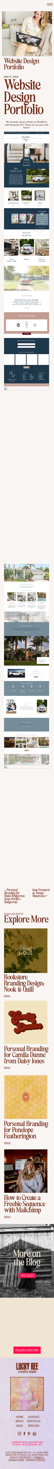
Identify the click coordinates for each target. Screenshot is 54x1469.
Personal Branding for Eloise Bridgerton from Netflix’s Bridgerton (14, 896)
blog (19, 1426)
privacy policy (35, 1460)
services (33, 1426)
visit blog (27, 1275)
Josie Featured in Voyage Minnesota (41, 893)
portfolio (34, 1421)
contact (34, 1417)
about (20, 1421)
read (7, 1143)
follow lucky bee (27, 1350)
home (19, 1417)
